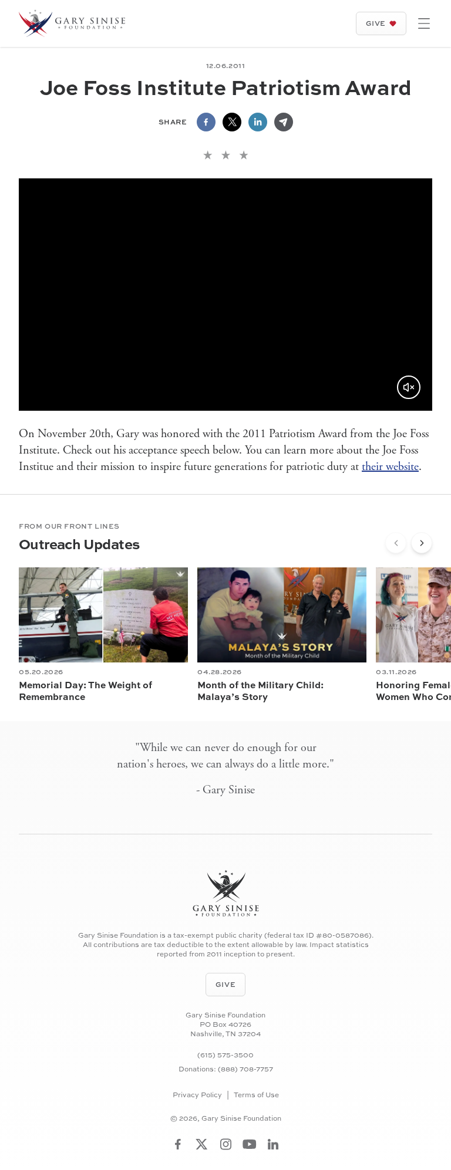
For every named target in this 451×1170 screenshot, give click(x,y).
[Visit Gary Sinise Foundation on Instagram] (225, 1144)
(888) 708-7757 (245, 1069)
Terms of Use (256, 1095)
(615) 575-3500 (225, 1055)
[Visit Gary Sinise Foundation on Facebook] (178, 1144)
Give (376, 23)
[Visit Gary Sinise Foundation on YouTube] (250, 1144)
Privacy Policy (197, 1095)
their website (390, 466)
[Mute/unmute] (408, 387)
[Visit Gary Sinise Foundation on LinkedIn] (273, 1144)
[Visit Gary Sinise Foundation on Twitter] (201, 1144)
